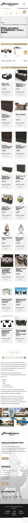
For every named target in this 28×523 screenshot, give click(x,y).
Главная (2, 22)
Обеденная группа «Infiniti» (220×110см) (21, 270)
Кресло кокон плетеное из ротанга (20, 239)
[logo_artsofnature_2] (10, 433)
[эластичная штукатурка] (7, 422)
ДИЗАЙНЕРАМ (21, 513)
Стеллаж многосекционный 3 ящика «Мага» (7, 146)
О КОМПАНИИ (7, 511)
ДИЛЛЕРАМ (14, 513)
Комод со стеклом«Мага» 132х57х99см (6, 115)
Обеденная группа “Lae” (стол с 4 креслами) (7, 300)
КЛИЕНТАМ (21, 511)
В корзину (6, 94)
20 (22, 357)
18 (16, 357)
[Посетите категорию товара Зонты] (17, 51)
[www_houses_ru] (7, 412)
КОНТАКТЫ (14, 515)
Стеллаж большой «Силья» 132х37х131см (21, 146)
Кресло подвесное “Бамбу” (7, 238)
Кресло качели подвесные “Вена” (20, 208)
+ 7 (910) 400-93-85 (22, 8)
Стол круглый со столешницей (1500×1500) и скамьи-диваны (6, 270)
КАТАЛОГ (14, 511)
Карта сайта (14, 508)
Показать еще (13, 352)
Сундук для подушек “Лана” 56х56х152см (6, 208)
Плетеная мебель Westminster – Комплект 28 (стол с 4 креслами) (7, 332)
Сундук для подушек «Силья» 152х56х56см (21, 85)
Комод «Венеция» (21, 114)
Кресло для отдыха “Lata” (6, 84)
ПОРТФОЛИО (6, 513)
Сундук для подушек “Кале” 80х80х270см (6, 177)
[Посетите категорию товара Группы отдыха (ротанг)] (6, 51)
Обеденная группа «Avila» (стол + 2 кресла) (21, 300)
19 (19, 357)
